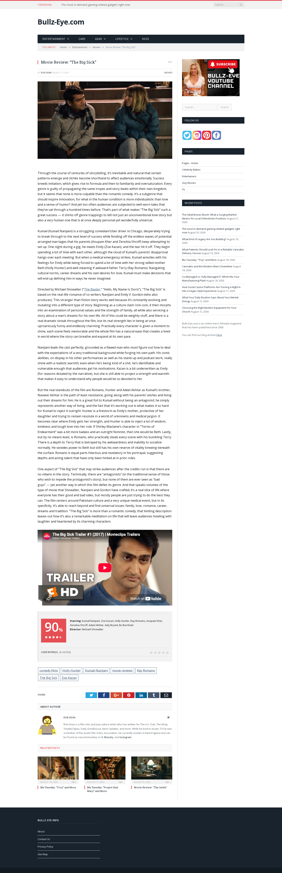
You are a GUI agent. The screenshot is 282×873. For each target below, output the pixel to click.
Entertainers (189, 176)
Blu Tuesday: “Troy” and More (58, 787)
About (41, 831)
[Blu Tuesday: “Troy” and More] (58, 769)
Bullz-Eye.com (61, 22)
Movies (168, 72)
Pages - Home (190, 163)
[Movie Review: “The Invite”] (151, 769)
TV (183, 189)
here (219, 335)
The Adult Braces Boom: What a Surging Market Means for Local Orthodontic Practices (209, 216)
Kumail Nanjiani (96, 670)
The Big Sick (48, 678)
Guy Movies (189, 183)
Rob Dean (46, 72)
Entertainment (53, 39)
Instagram (125, 737)
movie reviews (122, 670)
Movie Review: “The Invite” (150, 787)
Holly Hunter (71, 670)
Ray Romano (146, 670)
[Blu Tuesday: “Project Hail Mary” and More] (104, 769)
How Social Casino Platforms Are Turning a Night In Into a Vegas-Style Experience (211, 289)
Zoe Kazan (69, 678)
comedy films (49, 670)
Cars (82, 39)
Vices (145, 39)
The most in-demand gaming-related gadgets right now (95, 5)
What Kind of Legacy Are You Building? (204, 239)
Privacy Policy (45, 846)
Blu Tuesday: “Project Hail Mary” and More (102, 789)
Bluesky (108, 737)
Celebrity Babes (191, 169)
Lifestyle (122, 39)
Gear (98, 39)
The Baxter (92, 289)
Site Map (43, 854)
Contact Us (44, 839)
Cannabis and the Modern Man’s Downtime (207, 266)
